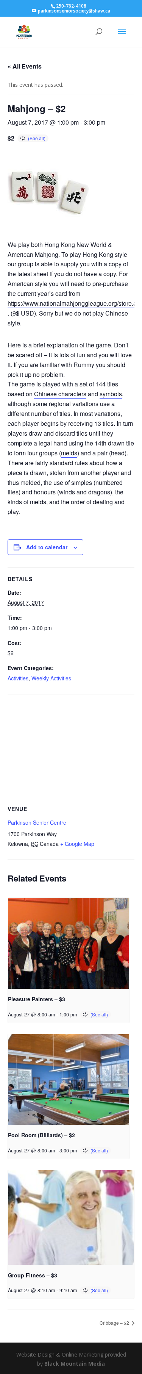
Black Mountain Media (74, 1363)
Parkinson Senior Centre (37, 822)
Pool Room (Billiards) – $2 (41, 1135)
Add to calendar (46, 547)
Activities (18, 678)
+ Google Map (77, 843)
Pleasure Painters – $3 (36, 999)
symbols (111, 393)
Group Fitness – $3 (32, 1275)
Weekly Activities (51, 678)
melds (69, 453)
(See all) (36, 138)
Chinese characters (60, 393)
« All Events (25, 66)
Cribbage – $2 (115, 1322)
